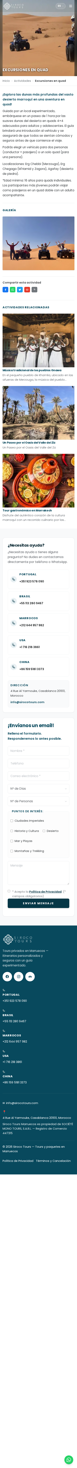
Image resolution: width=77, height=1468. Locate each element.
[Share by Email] (27, 290)
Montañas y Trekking (29, 851)
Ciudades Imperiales (29, 821)
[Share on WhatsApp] (13, 290)
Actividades (22, 81)
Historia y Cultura (27, 831)
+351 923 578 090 (31, 581)
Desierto (53, 831)
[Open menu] (71, 6)
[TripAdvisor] (30, 976)
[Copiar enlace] (34, 290)
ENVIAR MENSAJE (38, 903)
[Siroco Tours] (13, 6)
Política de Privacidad (45, 892)
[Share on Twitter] (20, 290)
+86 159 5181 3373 (31, 669)
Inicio (6, 81)
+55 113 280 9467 (31, 603)
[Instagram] (18, 976)
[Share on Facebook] (5, 290)
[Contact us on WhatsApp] (68, 1459)
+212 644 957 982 (31, 625)
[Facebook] (7, 976)
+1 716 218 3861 (29, 647)
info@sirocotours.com (27, 702)
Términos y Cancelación (53, 1161)
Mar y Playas (23, 841)
